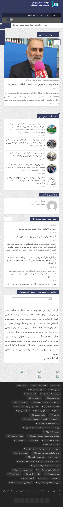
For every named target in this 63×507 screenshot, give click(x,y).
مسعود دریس (21, 453)
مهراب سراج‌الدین (36, 457)
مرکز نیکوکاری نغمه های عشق (46, 453)
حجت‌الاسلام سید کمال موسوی (46, 402)
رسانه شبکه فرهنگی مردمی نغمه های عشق (41, 419)
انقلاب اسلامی (53, 398)
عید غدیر (20, 440)
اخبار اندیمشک (39, 385)
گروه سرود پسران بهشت (21, 483)
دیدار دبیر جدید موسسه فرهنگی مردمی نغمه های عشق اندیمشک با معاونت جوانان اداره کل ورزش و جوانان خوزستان (32, 274)
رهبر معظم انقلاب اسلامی (48, 423)
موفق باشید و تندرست (37, 204)
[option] (31, 228)
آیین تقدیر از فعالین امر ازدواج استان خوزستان (36, 236)
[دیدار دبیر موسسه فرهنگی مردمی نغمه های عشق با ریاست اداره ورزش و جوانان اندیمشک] (31, 156)
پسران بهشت (52, 474)
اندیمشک (31, 394)
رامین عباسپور (38, 415)
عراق (34, 440)
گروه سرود (28, 478)
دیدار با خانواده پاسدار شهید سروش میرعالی (32, 25)
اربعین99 (55, 390)
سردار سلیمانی (52, 432)
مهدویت (54, 457)
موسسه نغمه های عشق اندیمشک (46, 466)
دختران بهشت (41, 411)
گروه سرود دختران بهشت (48, 483)
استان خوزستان (37, 390)
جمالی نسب (39, 201)
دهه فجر (55, 415)
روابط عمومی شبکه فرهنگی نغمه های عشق (42, 428)
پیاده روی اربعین (33, 474)
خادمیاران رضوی (51, 406)
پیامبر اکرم (14, 474)
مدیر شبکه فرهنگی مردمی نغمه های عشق (42, 449)
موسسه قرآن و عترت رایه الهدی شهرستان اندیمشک (39, 461)
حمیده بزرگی (21, 402)
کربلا (56, 478)
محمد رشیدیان (52, 444)
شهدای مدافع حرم (51, 440)
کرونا (43, 478)
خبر (56, 411)
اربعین (22, 385)
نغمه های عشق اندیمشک (48, 470)
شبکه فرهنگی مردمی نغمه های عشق (44, 436)
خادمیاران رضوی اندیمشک (27, 406)
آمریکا (55, 385)
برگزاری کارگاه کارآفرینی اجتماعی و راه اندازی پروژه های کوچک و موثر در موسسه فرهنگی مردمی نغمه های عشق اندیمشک (31, 260)
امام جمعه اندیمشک (50, 394)
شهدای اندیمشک (15, 436)
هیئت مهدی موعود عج (23, 470)
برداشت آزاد (35, 398)
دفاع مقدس (23, 411)
